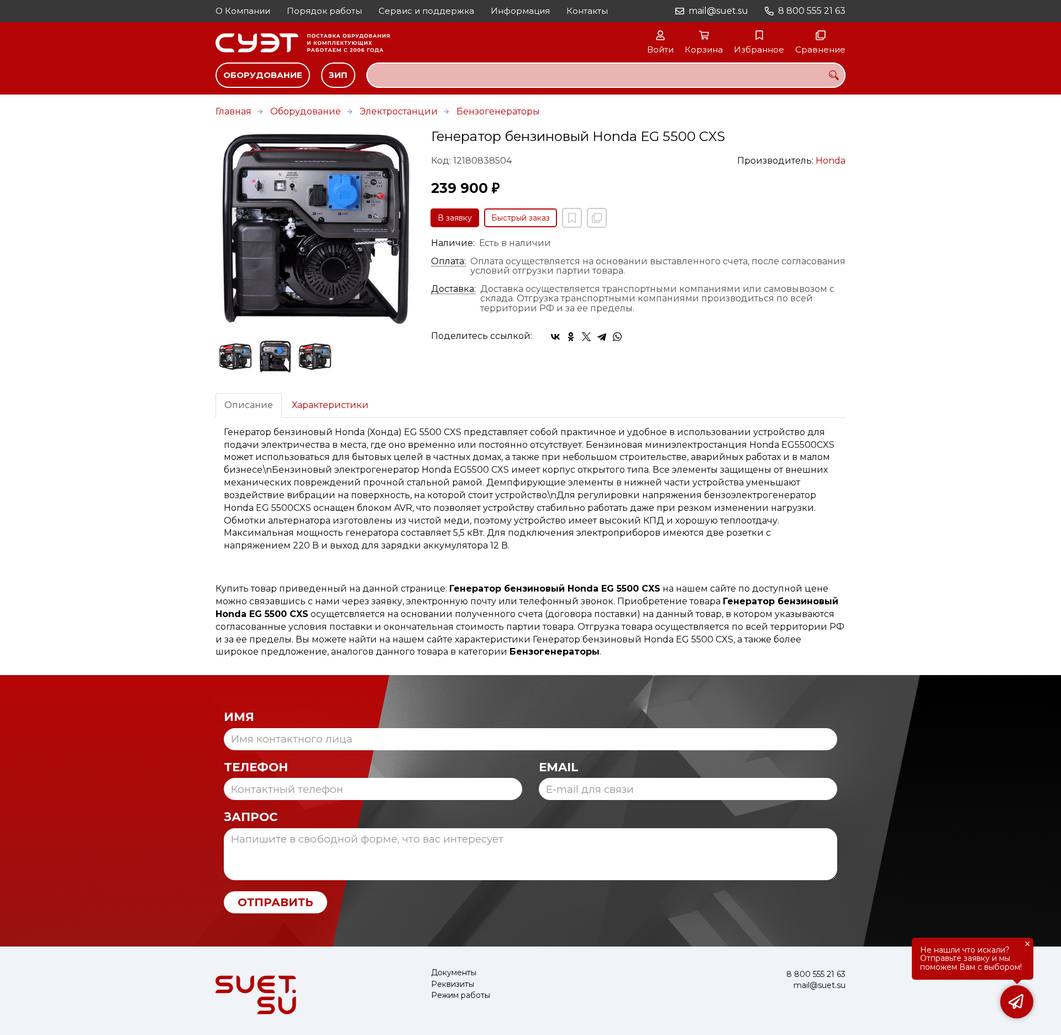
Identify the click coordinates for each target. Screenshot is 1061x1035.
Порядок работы (324, 11)
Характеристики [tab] (330, 405)
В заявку (455, 218)
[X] (586, 336)
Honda (830, 160)
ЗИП (338, 75)
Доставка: (453, 289)
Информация (520, 11)
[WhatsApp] (617, 336)
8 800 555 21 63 (811, 11)
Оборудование (262, 75)
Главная (233, 111)
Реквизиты (452, 984)
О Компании (243, 11)
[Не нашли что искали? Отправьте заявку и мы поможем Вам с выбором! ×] (1016, 1001)
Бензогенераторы (498, 111)
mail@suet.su (718, 11)
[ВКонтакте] (555, 336)
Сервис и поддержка (426, 11)
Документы (453, 973)
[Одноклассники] (570, 336)
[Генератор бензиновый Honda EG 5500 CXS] (315, 228)
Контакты (587, 11)
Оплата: (448, 261)
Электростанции (399, 111)
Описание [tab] (248, 405)
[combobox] (605, 75)
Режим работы (460, 995)
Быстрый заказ (520, 218)
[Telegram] (601, 336)
